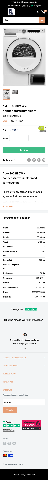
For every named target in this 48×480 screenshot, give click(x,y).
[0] (43, 12)
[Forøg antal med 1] (25, 138)
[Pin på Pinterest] (34, 160)
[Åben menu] (4, 12)
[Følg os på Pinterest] (14, 443)
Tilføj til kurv (24, 150)
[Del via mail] (43, 160)
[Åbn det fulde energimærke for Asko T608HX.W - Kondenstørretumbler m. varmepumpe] (42, 128)
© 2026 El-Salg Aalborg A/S (24, 474)
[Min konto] (38, 12)
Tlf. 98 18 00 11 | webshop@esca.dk (24, 2)
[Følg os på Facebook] (4, 443)
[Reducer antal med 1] (12, 138)
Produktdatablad (42, 131)
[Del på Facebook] (29, 160)
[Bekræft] (42, 20)
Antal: (5, 138)
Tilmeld (9, 410)
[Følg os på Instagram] (9, 443)
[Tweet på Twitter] (39, 160)
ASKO (5, 121)
